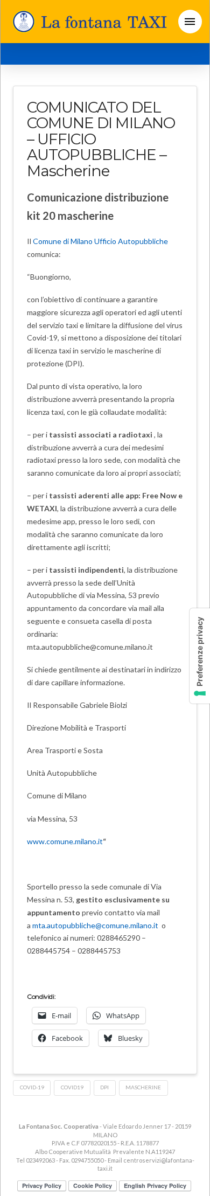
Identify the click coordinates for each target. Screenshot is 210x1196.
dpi (104, 1087)
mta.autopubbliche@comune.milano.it (95, 925)
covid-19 (32, 1087)
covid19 (72, 1087)
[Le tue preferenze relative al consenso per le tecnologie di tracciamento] (200, 656)
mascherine (143, 1087)
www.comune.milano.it (65, 841)
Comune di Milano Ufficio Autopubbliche (100, 241)
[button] (190, 21)
